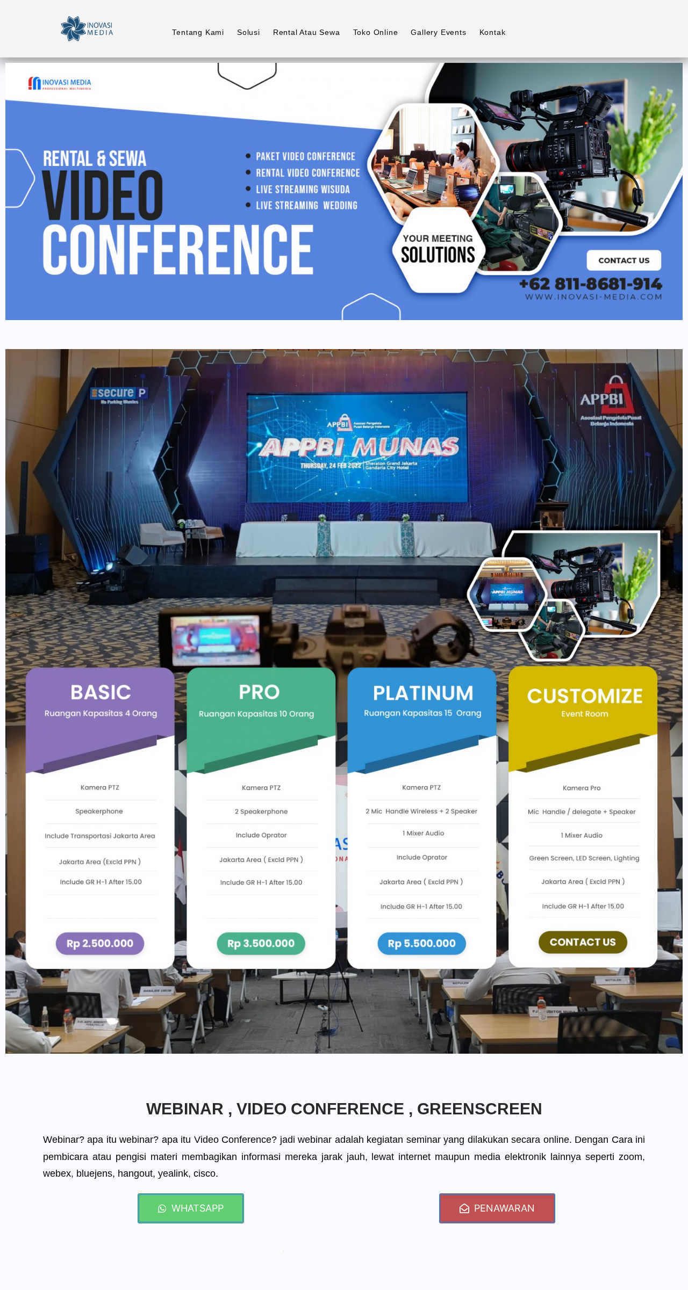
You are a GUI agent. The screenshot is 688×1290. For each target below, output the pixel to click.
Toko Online (375, 32)
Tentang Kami (198, 32)
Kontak (492, 32)
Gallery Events (438, 32)
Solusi (248, 32)
